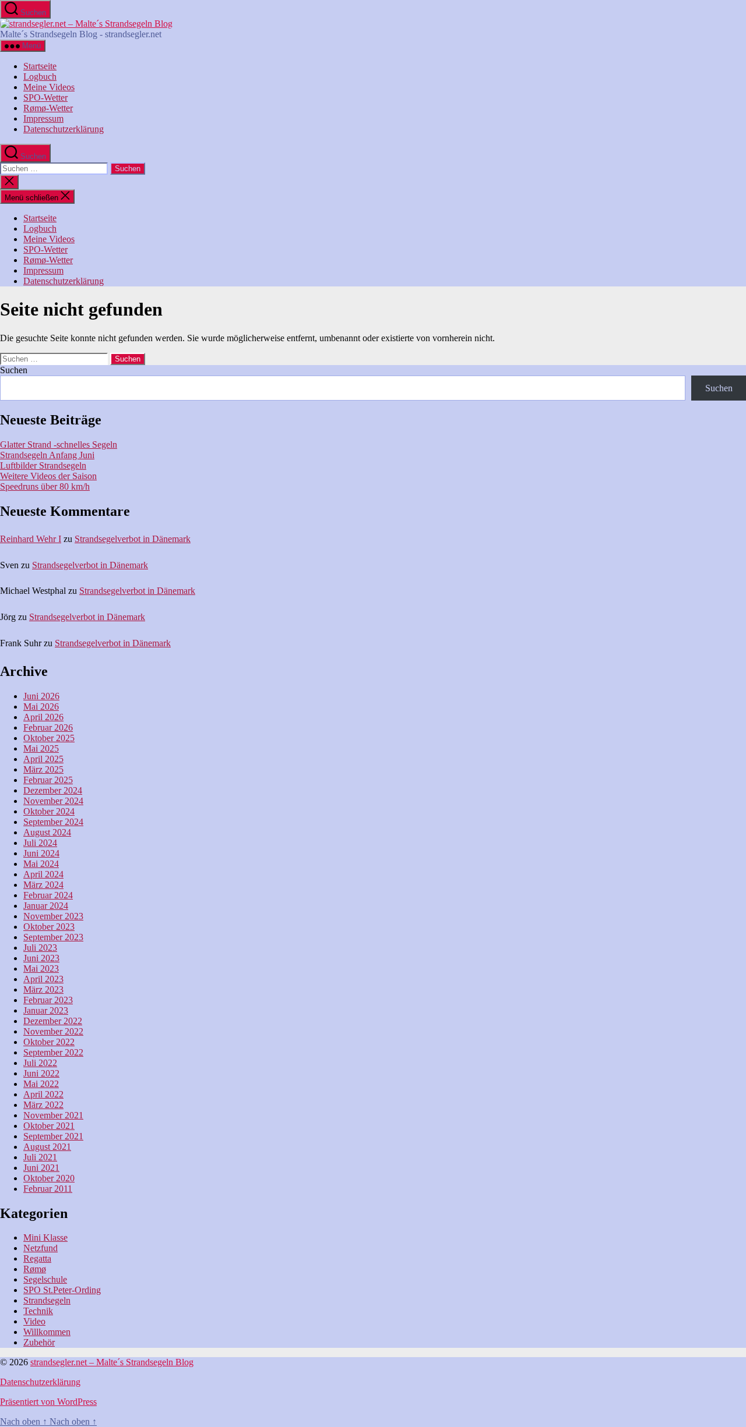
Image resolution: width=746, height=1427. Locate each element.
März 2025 (43, 769)
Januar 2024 (45, 906)
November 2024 (53, 801)
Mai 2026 (41, 706)
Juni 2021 (41, 1168)
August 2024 (47, 832)
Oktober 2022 (49, 1042)
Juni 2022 (41, 1073)
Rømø (34, 1269)
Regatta (37, 1258)
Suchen (13, 370)
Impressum (43, 118)
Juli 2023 (40, 947)
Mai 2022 (41, 1084)
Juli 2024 (40, 843)
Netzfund (40, 1248)
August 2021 (47, 1147)
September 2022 (53, 1052)
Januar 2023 (45, 1010)
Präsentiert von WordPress (48, 1402)
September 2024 (53, 822)
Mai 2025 (41, 748)
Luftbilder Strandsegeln (43, 465)
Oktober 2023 (49, 927)
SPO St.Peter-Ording (62, 1290)
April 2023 (43, 979)
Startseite (40, 66)
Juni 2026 (41, 696)
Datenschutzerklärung (63, 129)
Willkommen (47, 1332)
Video (34, 1321)
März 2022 (43, 1105)
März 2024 (43, 885)
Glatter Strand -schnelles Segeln (58, 444)
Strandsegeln (47, 1300)
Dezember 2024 (52, 790)
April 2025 (43, 759)
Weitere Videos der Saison (48, 476)
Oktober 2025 (49, 738)
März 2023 (43, 989)
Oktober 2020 (49, 1178)
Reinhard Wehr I (30, 539)
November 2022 (53, 1031)
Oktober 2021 (49, 1126)
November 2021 (53, 1115)
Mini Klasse (45, 1237)
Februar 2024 (48, 895)
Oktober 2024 (49, 811)
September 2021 (53, 1136)
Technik (38, 1311)
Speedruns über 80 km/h (45, 486)
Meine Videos (49, 87)
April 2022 (43, 1094)
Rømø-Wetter (48, 108)
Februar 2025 (48, 780)
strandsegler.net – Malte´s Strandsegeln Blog (111, 1362)
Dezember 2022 (52, 1021)
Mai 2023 (41, 968)
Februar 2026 (48, 727)
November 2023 (53, 916)
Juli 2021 (40, 1157)
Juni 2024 (41, 853)
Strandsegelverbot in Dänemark (133, 539)
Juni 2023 (41, 958)
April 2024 (43, 874)
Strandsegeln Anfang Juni (47, 455)
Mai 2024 (41, 864)
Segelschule (45, 1279)
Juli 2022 (40, 1063)
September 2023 (53, 937)
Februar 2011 (47, 1189)
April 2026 (43, 717)
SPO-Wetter (45, 97)
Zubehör (39, 1342)
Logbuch (40, 77)
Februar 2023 (48, 1000)
